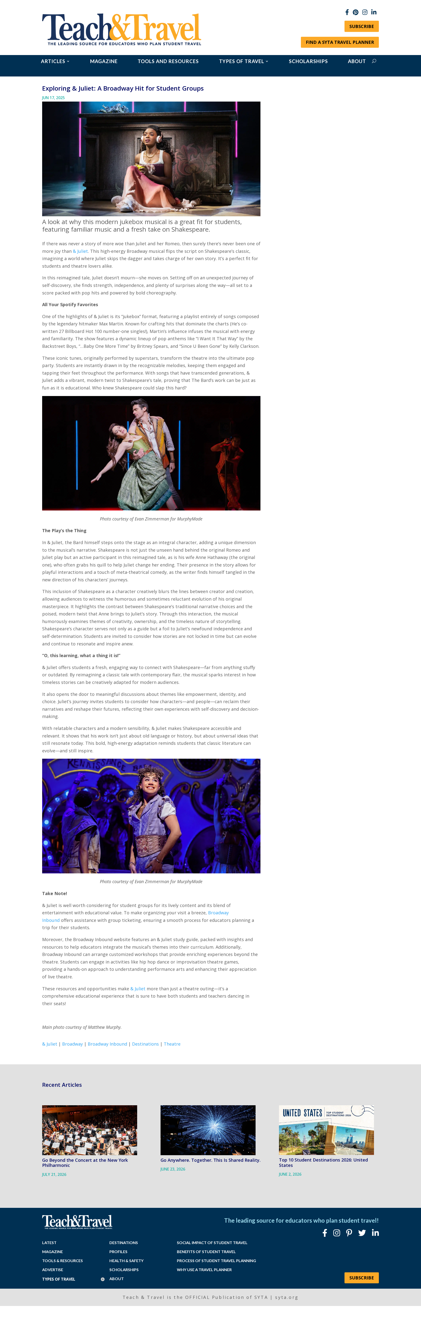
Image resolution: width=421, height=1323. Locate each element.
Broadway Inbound (107, 1044)
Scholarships (308, 61)
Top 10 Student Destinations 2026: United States (323, 1162)
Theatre (172, 1044)
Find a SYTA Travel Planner (340, 42)
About (357, 61)
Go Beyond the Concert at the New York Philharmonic (85, 1162)
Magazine (104, 61)
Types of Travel (241, 61)
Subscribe (361, 26)
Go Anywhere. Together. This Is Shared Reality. (210, 1160)
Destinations (145, 1044)
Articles (53, 61)
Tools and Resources (168, 61)
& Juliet (80, 251)
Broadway (72, 1044)
